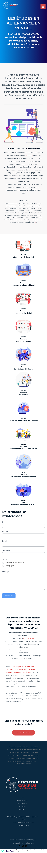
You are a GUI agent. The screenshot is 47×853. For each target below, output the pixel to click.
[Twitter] (23, 846)
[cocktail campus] (10, 5)
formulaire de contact (31, 638)
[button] (23, 733)
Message (5, 572)
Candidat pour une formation (14, 562)
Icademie (29, 155)
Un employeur (9, 566)
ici (35, 222)
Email (4, 541)
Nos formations (22, 801)
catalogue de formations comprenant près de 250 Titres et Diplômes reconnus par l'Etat (20, 669)
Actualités (22, 806)
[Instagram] (26, 846)
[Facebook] (19, 846)
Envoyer (9, 596)
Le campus (22, 803)
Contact (22, 809)
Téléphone (6, 550)
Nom (4, 522)
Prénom (5, 531)
